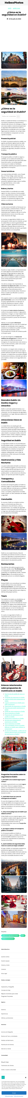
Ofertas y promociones (7, 1018)
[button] (25, 1077)
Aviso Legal (4, 973)
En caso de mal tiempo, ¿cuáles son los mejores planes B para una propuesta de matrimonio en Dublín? (15, 732)
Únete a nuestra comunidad (8, 1069)
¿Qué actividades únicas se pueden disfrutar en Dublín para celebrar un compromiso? (15, 727)
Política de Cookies (9, 1096)
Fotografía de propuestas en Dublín (15, 697)
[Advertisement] (14, 37)
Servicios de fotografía (7, 1032)
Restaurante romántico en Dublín (14, 718)
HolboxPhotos (14, 2)
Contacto (3, 969)
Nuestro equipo (5, 961)
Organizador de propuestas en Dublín (15, 706)
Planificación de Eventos (7, 1044)
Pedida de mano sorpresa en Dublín (15, 711)
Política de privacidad (18, 1096)
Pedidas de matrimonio (8, 938)
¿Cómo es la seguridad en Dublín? (10, 935)
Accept (14, 1093)
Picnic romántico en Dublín (12, 713)
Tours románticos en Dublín (12, 723)
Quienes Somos (5, 956)
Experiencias (4, 1014)
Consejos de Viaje (5, 990)
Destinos (3, 1009)
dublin (9, 8)
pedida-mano (16, 8)
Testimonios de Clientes (7, 1065)
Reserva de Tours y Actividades (9, 1036)
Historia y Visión (5, 965)
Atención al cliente (6, 1048)
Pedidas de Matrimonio (7, 1040)
